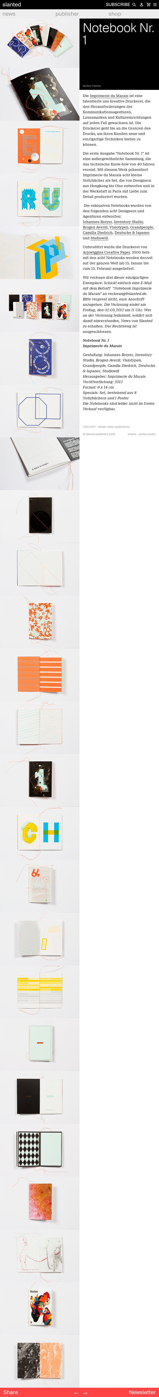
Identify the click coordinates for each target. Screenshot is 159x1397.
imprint (132, 434)
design (102, 426)
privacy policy (147, 434)
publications (122, 426)
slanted (12, 4)
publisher (67, 13)
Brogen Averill (95, 227)
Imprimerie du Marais (109, 96)
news (9, 13)
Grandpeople (141, 227)
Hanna (96, 86)
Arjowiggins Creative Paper (106, 252)
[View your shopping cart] (148, 4)
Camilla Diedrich (98, 233)
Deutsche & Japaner (132, 233)
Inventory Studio (128, 222)
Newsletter (142, 1392)
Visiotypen (119, 227)
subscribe (118, 4)
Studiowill (99, 238)
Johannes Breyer (97, 222)
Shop (115, 13)
